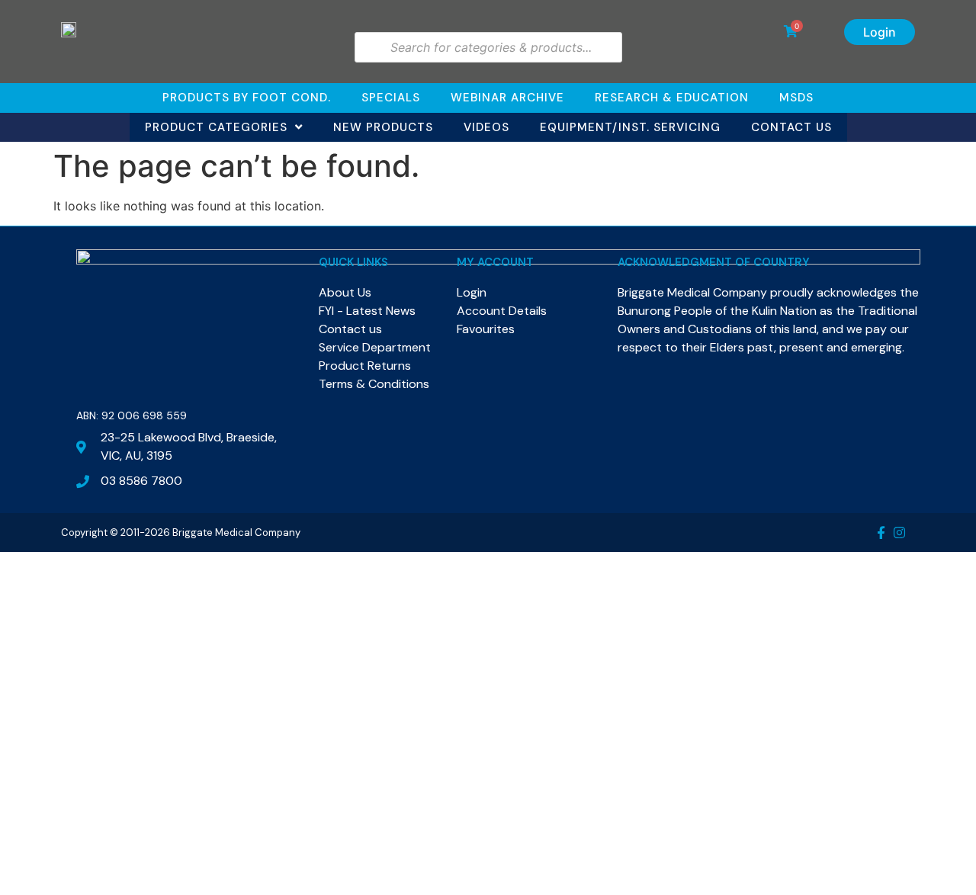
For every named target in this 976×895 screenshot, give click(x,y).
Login (879, 32)
